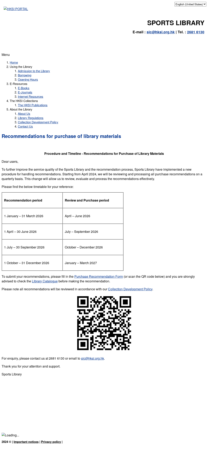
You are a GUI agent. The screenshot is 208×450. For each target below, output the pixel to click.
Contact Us (25, 126)
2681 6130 (195, 31)
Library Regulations (30, 118)
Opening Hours (28, 79)
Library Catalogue (45, 281)
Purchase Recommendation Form (98, 276)
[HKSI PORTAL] (16, 9)
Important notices (26, 441)
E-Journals (25, 92)
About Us (24, 113)
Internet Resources (30, 96)
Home (14, 62)
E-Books (23, 88)
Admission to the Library (34, 71)
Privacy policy (51, 441)
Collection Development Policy (38, 122)
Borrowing (24, 75)
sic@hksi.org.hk (161, 31)
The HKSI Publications (33, 105)
